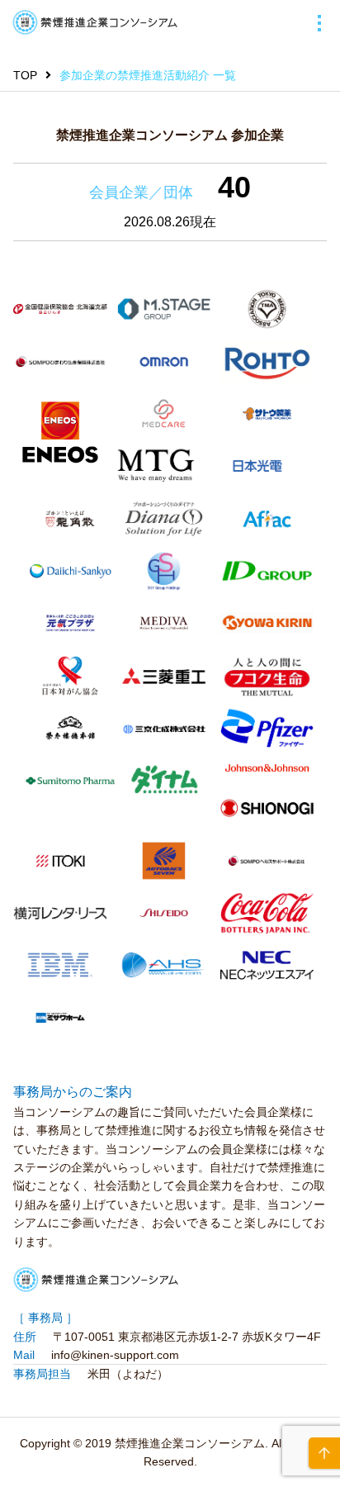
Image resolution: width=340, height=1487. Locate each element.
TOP (25, 75)
